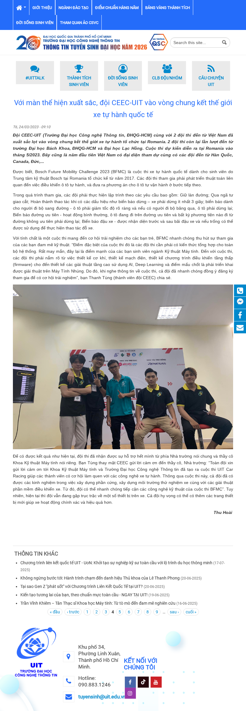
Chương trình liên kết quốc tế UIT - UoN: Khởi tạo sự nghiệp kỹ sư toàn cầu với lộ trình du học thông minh (116, 562)
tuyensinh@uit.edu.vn (102, 697)
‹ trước (73, 611)
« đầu (55, 611)
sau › (174, 611)
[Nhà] (91, 42)
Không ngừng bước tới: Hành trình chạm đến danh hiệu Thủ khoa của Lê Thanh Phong (100, 578)
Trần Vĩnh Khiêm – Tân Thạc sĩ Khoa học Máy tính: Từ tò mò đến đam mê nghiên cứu (98, 603)
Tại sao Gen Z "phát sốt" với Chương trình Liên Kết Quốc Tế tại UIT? (81, 586)
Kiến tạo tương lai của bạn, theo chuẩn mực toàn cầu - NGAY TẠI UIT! (84, 594)
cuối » (191, 611)
